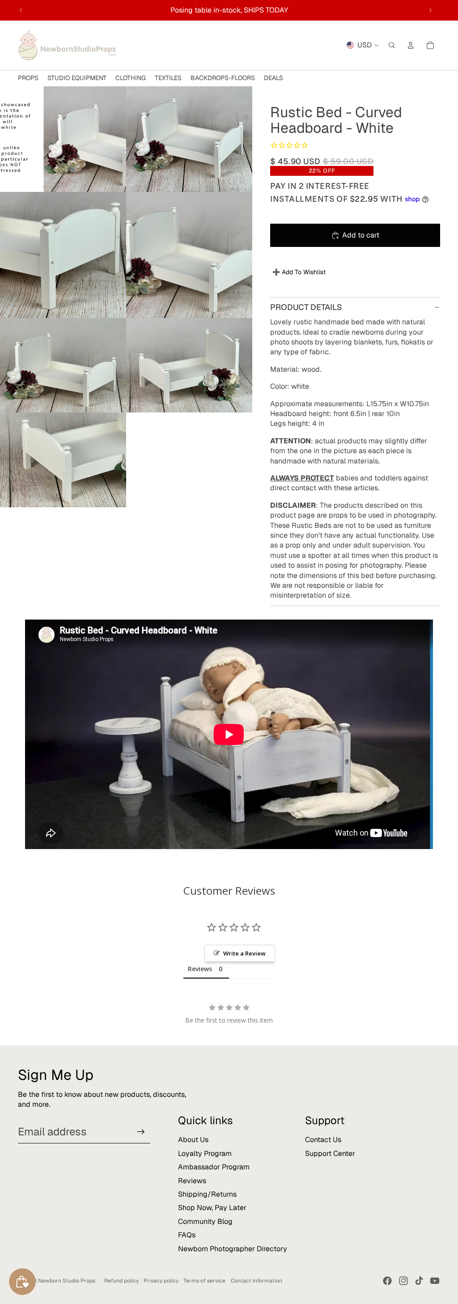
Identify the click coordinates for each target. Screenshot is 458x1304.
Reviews (192, 1180)
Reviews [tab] (200, 968)
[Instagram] (403, 1280)
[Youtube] (434, 1280)
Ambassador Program (214, 1167)
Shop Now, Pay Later (212, 1207)
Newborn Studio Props (66, 1280)
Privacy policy (161, 1280)
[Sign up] (141, 1132)
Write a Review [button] (244, 953)
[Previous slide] (21, 10)
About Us (193, 1139)
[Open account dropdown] (410, 45)
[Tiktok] (419, 1280)
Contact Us (323, 1139)
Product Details (306, 307)
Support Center (330, 1153)
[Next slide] (430, 10)
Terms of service (204, 1280)
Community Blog (205, 1221)
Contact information (256, 1280)
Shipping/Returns (207, 1194)
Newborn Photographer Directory (232, 1248)
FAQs (186, 1235)
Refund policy (121, 1280)
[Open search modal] (392, 45)
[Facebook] (387, 1280)
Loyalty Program (205, 1153)
